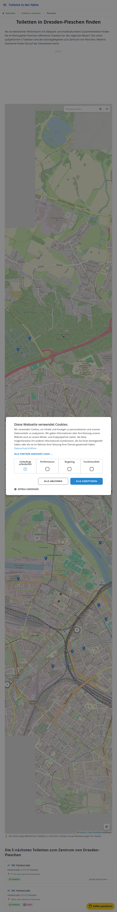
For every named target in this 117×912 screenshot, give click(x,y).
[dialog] (58, 456)
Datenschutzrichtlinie (25, 448)
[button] (58, 453)
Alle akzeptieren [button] (86, 481)
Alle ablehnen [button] (53, 481)
